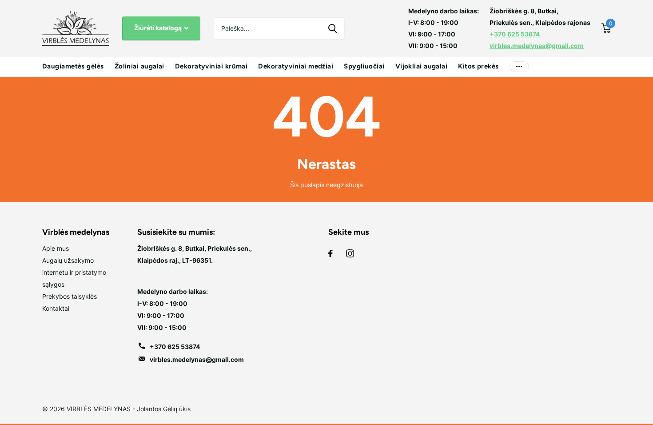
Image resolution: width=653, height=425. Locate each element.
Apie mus (55, 248)
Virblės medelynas (75, 232)
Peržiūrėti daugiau (519, 67)
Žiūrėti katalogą (158, 28)
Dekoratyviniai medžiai (295, 66)
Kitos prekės (478, 66)
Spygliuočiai (364, 66)
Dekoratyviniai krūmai (211, 66)
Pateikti (332, 28)
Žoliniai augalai (139, 66)
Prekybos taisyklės (69, 296)
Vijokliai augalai (421, 66)
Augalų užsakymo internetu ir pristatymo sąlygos (74, 272)
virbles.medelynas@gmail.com (537, 45)
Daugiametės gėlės (73, 66)
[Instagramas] (350, 253)
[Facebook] (330, 253)
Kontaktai (55, 308)
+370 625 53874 (515, 34)
